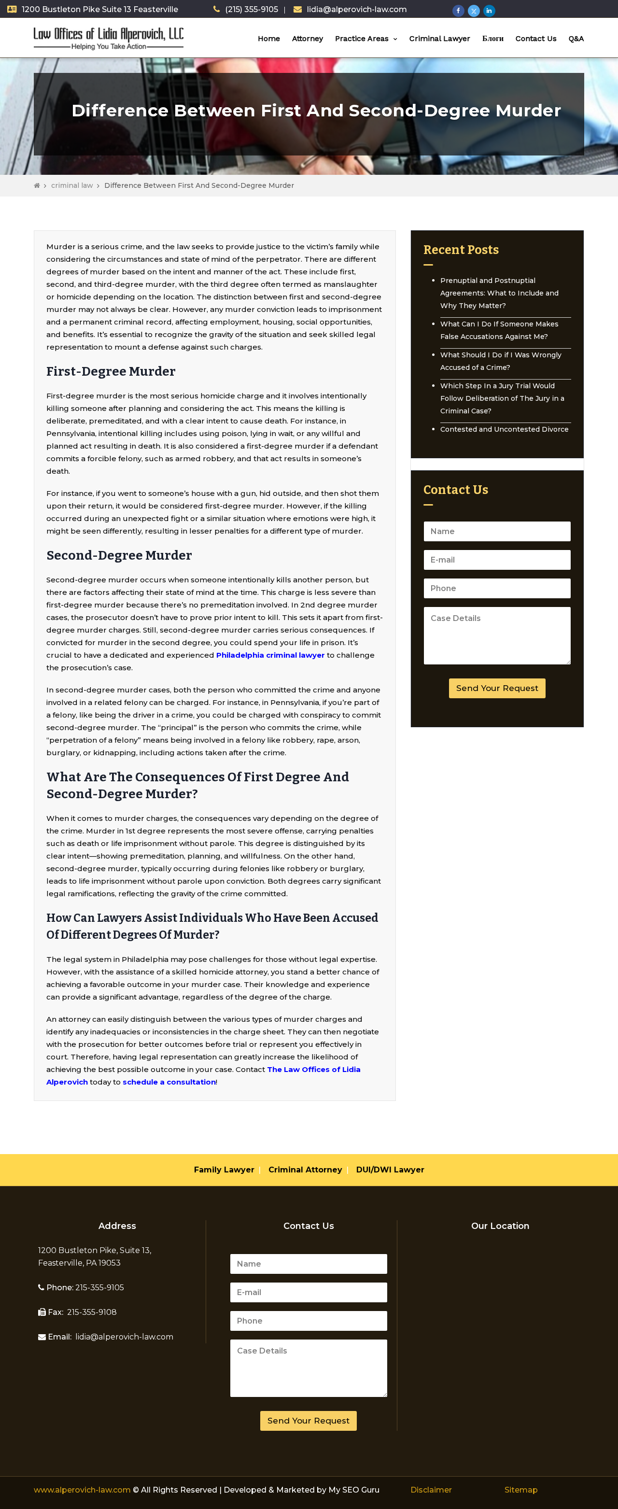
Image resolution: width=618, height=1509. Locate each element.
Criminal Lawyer (439, 38)
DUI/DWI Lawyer (390, 1169)
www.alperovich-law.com (83, 1490)
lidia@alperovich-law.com (357, 9)
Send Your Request (497, 688)
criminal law (72, 185)
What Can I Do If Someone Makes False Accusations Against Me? (499, 330)
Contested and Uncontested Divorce (504, 429)
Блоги (493, 38)
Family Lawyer (224, 1169)
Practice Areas (362, 38)
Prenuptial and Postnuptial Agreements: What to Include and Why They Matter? (499, 293)
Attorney (307, 38)
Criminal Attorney (305, 1169)
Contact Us (536, 38)
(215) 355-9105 (251, 9)
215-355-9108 (91, 1312)
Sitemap (521, 1490)
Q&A (576, 38)
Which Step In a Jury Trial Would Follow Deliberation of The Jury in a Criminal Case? (502, 398)
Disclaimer (431, 1490)
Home (269, 38)
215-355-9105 (98, 1287)
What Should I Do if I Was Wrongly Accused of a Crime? (501, 361)
